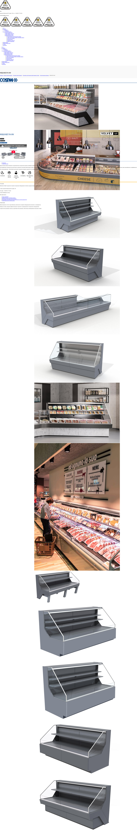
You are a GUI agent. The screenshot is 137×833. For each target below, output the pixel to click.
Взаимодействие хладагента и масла (8, 197)
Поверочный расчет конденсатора (8, 200)
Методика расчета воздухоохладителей (9, 198)
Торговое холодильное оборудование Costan (31, 75)
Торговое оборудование (17, 75)
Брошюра (2, 138)
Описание (4, 162)
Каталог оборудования (8, 75)
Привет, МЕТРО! (5, 196)
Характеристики (5, 163)
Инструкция (2, 140)
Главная (1, 75)
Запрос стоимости (3, 142)
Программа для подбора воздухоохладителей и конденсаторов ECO (14, 199)
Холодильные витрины (44, 75)
